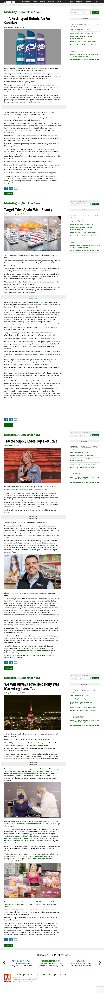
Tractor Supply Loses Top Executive (81, 33)
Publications (26, 2)
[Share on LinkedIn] (11, 188)
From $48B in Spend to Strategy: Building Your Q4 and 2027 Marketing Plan (85, 55)
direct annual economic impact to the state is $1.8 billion (35, 773)
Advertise (88, 2)
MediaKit (26, 975)
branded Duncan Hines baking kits (34, 856)
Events (35, 2)
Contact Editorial (35, 975)
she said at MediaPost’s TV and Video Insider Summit (33, 651)
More (59, 2)
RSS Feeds (45, 975)
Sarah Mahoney (11, 27)
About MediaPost (18, 975)
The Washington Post (40, 302)
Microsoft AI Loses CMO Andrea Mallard (82, 45)
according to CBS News (39, 745)
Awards (42, 2)
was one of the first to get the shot (24, 824)
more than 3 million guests (38, 771)
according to (33, 756)
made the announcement (20, 490)
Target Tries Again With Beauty (80, 30)
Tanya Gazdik (10, 445)
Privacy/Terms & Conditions (63, 975)
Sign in (71, 2)
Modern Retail (46, 389)
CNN (6, 302)
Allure (6, 287)
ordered (54, 930)
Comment (9, 193)
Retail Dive (51, 383)
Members (51, 2)
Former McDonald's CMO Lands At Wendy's (83, 41)
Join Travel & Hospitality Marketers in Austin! (85, 59)
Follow (96, 2)
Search (64, 1)
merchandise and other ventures (40, 858)
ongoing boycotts (38, 362)
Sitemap (51, 975)
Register (79, 2)
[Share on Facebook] (6, 188)
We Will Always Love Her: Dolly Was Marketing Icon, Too (81, 37)
